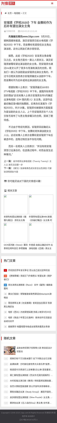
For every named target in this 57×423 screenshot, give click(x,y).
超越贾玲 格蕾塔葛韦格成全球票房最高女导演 (29, 326)
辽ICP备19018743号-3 (28, 420)
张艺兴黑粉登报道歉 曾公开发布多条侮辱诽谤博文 (33, 386)
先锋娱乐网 (10, 31)
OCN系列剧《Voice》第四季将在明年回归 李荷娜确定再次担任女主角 (16, 248)
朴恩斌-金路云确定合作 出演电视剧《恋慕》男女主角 (41, 248)
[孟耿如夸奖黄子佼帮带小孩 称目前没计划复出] (9, 350)
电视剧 (17, 13)
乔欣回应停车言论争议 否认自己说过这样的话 (29, 270)
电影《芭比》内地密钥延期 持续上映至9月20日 (29, 312)
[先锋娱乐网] (11, 3)
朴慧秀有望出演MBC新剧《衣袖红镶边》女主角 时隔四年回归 (40, 220)
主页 (10, 13)
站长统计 (31, 416)
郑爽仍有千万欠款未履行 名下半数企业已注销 (30, 358)
